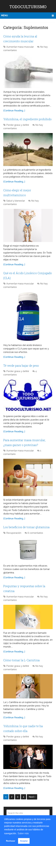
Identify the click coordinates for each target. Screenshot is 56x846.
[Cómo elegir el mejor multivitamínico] (28, 225)
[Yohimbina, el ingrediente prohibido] (28, 149)
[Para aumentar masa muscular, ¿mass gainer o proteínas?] (28, 477)
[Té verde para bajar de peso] (28, 395)
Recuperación (13, 533)
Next (31, 797)
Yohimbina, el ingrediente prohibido (27, 119)
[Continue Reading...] (14, 110)
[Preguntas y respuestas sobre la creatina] (28, 617)
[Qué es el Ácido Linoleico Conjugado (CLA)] (28, 316)
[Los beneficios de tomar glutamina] (28, 550)
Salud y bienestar (15, 200)
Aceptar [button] (24, 841)
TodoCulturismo (28, 6)
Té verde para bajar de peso (21, 365)
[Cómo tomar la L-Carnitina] (28, 686)
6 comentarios (35, 533)
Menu (4, 15)
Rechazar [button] (10, 841)
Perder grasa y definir (17, 125)
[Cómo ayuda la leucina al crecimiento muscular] (28, 71)
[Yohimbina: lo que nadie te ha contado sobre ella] (28, 757)
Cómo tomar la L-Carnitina (21, 660)
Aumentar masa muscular (20, 46)
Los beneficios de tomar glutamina (26, 527)
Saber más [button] (23, 833)
